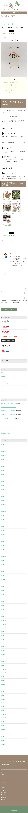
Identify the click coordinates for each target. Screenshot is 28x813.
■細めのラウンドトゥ (12, 89)
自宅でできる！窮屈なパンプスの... (8, 410)
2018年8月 (3, 564)
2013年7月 (3, 729)
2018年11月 (3, 552)
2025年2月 (3, 489)
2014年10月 (3, 672)
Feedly (3, 799)
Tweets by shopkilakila (5, 433)
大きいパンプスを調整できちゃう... (8, 403)
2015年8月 (3, 635)
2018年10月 (3, 556)
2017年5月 (3, 575)
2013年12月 (3, 710)
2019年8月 (3, 519)
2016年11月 (3, 579)
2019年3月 (3, 537)
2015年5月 (3, 646)
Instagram (4, 785)
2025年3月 (3, 485)
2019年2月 (3, 541)
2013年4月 (3, 740)
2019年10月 (3, 511)
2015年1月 (3, 661)
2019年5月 (3, 530)
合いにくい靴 (8, 90)
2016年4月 (3, 605)
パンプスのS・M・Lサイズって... (8, 418)
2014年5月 (3, 691)
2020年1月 (3, 500)
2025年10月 (3, 459)
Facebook (4, 779)
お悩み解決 (3, 372)
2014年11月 (3, 669)
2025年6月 (3, 474)
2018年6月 (3, 567)
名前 (1, 291)
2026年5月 (3, 444)
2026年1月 (3, 448)
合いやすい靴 (8, 84)
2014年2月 (3, 702)
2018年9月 (3, 560)
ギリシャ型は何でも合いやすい (10, 82)
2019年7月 (3, 523)
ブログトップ (4, 774)
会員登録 (4, 790)
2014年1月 (3, 706)
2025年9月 (3, 462)
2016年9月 (3, 586)
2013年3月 (3, 744)
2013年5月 (3, 736)
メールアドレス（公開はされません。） (8, 295)
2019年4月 (3, 534)
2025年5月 (3, 478)
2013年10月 (3, 717)
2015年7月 (3, 639)
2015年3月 (3, 654)
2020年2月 (3, 496)
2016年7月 (3, 594)
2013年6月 (3, 732)
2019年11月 (3, 507)
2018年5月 (3, 571)
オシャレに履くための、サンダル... (8, 407)
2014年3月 (3, 699)
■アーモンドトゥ (11, 87)
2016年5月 (3, 601)
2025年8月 (3, 466)
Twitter (3, 782)
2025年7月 (3, 470)
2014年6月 (3, 687)
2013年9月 (3, 721)
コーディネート (4, 379)
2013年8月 (3, 725)
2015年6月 (3, 642)
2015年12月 (3, 620)
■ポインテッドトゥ (11, 85)
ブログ (2, 391)
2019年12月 (3, 504)
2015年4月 (3, 650)
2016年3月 (3, 609)
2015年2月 (3, 657)
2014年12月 (3, 665)
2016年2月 (3, 612)
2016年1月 (3, 616)
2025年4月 (3, 481)
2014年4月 (3, 695)
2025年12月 (3, 451)
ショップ (4, 777)
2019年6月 (3, 526)
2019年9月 (3, 515)
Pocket (4, 33)
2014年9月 (3, 676)
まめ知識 (3, 376)
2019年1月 (3, 545)
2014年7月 (3, 684)
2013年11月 (3, 714)
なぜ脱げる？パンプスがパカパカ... (8, 414)
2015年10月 (3, 627)
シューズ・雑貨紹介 (8, 241)
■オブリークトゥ (11, 92)
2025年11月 (3, 455)
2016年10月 (3, 582)
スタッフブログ (4, 387)
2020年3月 (3, 493)
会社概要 (4, 787)
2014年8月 (3, 680)
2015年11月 (3, 624)
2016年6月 (3, 597)
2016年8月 (3, 590)
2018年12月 (3, 549)
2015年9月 (3, 631)
